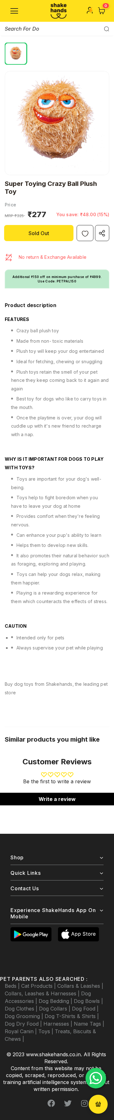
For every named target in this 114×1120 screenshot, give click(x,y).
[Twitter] (67, 1103)
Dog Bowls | (88, 1001)
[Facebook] (51, 1103)
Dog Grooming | (25, 1016)
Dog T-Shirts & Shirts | (72, 1016)
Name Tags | (89, 1024)
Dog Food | (85, 1008)
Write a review (57, 799)
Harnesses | (58, 1024)
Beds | (13, 986)
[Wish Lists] (85, 233)
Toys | (46, 1031)
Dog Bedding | (56, 1001)
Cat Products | (39, 986)
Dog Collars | (55, 1008)
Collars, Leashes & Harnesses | (43, 993)
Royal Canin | (21, 1031)
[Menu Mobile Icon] (14, 11)
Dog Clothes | (22, 1008)
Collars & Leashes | (80, 986)
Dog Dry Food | (24, 1024)
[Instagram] (84, 1103)
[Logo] (58, 11)
